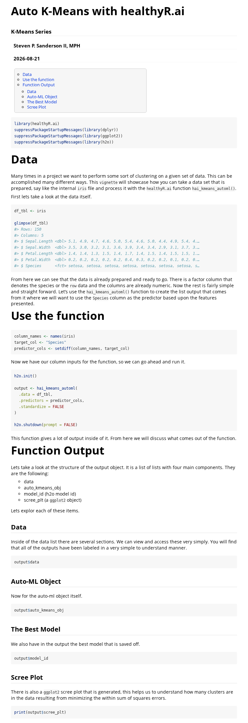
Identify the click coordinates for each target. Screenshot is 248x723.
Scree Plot (36, 107)
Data (27, 74)
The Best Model (42, 102)
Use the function (38, 79)
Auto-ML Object (42, 97)
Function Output (39, 85)
